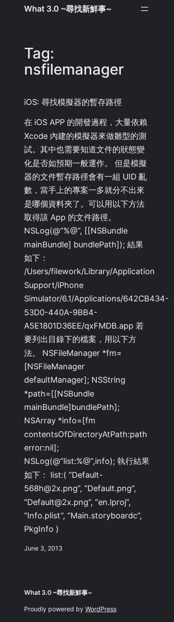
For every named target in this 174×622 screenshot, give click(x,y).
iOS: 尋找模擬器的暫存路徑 (73, 102)
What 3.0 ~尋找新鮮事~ (68, 8)
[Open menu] (144, 9)
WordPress (100, 609)
